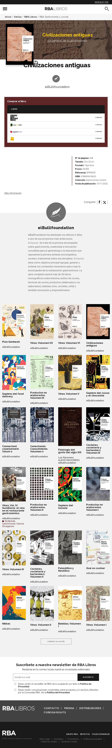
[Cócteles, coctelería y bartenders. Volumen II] (42, 547)
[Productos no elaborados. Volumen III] (42, 372)
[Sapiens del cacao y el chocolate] (98, 372)
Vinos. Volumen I (96, 624)
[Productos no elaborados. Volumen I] (98, 484)
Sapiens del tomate (65, 506)
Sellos (18, 17)
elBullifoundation (57, 87)
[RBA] (9, 734)
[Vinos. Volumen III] (14, 548)
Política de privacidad (92, 739)
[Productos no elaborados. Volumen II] (42, 484)
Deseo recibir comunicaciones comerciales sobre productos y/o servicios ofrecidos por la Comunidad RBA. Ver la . (58, 691)
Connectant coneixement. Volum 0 (10, 449)
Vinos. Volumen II (40, 624)
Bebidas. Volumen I (69, 625)
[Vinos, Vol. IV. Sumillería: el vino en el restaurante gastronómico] (14, 484)
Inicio (8, 17)
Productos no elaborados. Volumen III (38, 395)
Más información (12, 193)
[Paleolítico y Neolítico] (70, 547)
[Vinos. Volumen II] (42, 603)
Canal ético (59, 739)
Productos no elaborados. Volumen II (38, 507)
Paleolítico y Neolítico (66, 569)
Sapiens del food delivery (13, 395)
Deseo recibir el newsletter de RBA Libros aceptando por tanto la (54, 685)
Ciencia (20, 523)
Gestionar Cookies (69, 741)
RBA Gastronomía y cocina (54, 17)
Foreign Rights (55, 712)
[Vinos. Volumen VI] (70, 321)
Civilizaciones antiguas (94, 344)
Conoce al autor (56, 642)
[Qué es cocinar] (98, 547)
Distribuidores (90, 708)
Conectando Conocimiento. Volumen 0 (39, 449)
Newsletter (101, 2)
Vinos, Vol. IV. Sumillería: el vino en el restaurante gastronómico (13, 509)
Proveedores (73, 739)
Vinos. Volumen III (13, 569)
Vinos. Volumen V (68, 393)
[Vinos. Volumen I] (98, 603)
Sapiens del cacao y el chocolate (97, 394)
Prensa (69, 708)
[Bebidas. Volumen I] (70, 603)
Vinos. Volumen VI (69, 342)
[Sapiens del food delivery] (14, 372)
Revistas (85, 734)
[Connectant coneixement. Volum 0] (14, 424)
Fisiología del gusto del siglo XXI (69, 451)
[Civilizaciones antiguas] (98, 321)
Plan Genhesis (11, 341)
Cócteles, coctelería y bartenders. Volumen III (93, 448)
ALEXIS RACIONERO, (69, 460)
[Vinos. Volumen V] (70, 372)
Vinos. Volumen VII (41, 342)
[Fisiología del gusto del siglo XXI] (70, 426)
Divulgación (8, 526)
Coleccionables (101, 734)
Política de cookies (49, 741)
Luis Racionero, (66, 457)
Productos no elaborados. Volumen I (94, 507)
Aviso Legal (45, 739)
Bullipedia (10, 521)
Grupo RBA (72, 734)
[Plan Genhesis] (14, 321)
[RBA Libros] (56, 8)
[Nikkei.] (14, 603)
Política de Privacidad (58, 692)
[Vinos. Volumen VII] (42, 321)
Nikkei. (6, 623)
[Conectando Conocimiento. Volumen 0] (42, 424)
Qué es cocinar (95, 568)
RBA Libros (30, 17)
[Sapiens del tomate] (70, 484)
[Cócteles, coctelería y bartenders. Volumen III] (98, 424)
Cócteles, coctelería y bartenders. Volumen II (37, 572)
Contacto (51, 708)
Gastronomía (8, 523)
